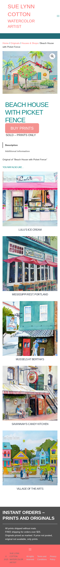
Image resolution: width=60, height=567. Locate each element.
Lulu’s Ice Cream (30, 229)
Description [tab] (11, 145)
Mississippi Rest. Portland (30, 294)
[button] (52, 56)
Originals (15, 43)
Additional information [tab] (17, 151)
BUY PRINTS (22, 128)
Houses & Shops (29, 43)
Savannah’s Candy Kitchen (30, 424)
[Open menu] (58, 16)
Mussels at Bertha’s (30, 359)
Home (6, 43)
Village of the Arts (30, 488)
